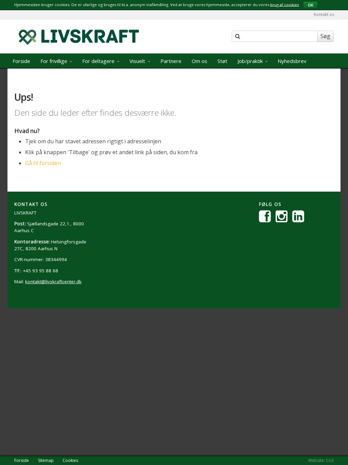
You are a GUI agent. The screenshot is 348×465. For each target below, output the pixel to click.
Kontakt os (324, 14)
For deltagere (99, 61)
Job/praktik (251, 61)
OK (310, 4)
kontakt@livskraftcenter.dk (53, 281)
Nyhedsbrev (292, 61)
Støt (222, 61)
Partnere (170, 61)
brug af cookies (284, 4)
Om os (199, 61)
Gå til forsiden (43, 163)
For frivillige (54, 61)
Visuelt (137, 61)
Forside (21, 61)
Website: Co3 (321, 460)
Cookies (70, 460)
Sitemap (46, 460)
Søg (325, 36)
